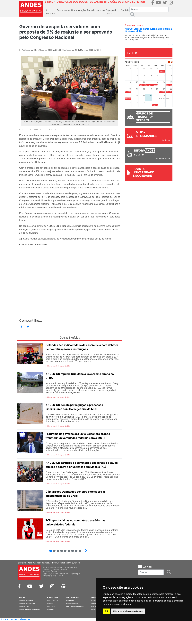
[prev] (169, 62)
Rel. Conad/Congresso (74, 606)
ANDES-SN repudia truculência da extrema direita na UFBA (148, 29)
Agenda (91, 10)
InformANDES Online (27, 603)
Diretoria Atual (52, 600)
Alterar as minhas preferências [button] (128, 611)
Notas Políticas (72, 603)
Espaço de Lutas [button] (111, 12)
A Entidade (52, 597)
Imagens (94, 606)
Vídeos (94, 603)
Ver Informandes (163, 158)
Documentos (72, 597)
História (50, 603)
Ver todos (166, 140)
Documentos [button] (63, 10)
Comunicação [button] (78, 10)
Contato (125, 10)
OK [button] (106, 611)
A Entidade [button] (50, 12)
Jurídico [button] (100, 10)
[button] (168, 44)
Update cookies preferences (15, 619)
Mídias (94, 597)
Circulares (70, 600)
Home (22, 597)
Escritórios (51, 606)
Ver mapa (75, 573)
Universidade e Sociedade (29, 609)
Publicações (24, 606)
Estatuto (50, 609)
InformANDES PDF (26, 600)
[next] (171, 62)
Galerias (94, 600)
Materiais (94, 609)
